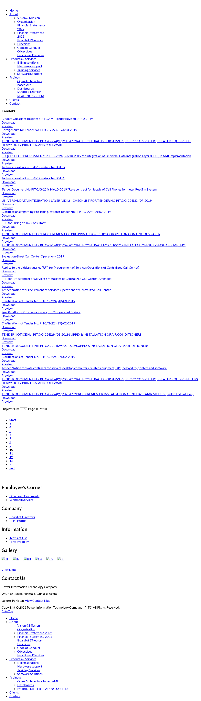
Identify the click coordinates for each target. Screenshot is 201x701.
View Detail (9, 569)
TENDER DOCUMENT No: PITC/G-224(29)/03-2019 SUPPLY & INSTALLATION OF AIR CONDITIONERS (75, 345)
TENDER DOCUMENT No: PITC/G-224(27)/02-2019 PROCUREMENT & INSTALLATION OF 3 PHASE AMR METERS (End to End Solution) (98, 394)
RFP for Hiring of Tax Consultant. (24, 223)
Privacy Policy (19, 541)
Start (12, 420)
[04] (40, 559)
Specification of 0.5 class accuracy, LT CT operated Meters (41, 312)
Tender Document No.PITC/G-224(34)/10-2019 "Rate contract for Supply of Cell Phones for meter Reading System (79, 189)
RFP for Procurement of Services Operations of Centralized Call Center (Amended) (57, 278)
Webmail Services (21, 499)
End (12, 468)
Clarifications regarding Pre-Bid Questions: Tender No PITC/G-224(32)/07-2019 (56, 211)
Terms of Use (18, 538)
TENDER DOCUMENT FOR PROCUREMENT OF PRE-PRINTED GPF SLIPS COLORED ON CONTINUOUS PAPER (81, 234)
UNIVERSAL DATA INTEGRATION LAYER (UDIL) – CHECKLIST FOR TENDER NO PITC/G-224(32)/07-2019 (77, 200)
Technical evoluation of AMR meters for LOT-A (33, 178)
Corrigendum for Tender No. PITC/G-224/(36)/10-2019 (39, 130)
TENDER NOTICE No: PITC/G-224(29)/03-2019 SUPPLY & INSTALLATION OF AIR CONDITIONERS (71, 334)
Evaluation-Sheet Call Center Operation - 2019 (33, 256)
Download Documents (24, 496)
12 (11, 457)
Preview (7, 126)
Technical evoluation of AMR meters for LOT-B (33, 167)
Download (9, 122)
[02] (18, 559)
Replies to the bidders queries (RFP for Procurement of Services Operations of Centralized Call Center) (70, 267)
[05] (52, 559)
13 (11, 461)
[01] (7, 559)
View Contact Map (37, 600)
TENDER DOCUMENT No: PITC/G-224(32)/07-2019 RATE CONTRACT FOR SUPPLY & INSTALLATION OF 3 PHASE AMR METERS (93, 245)
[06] (63, 559)
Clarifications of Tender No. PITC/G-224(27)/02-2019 (38, 323)
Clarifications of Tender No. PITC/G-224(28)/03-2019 (38, 301)
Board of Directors (22, 517)
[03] (29, 559)
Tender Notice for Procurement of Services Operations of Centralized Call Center (56, 290)
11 (11, 453)
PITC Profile (17, 520)
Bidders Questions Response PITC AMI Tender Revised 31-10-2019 (47, 118)
